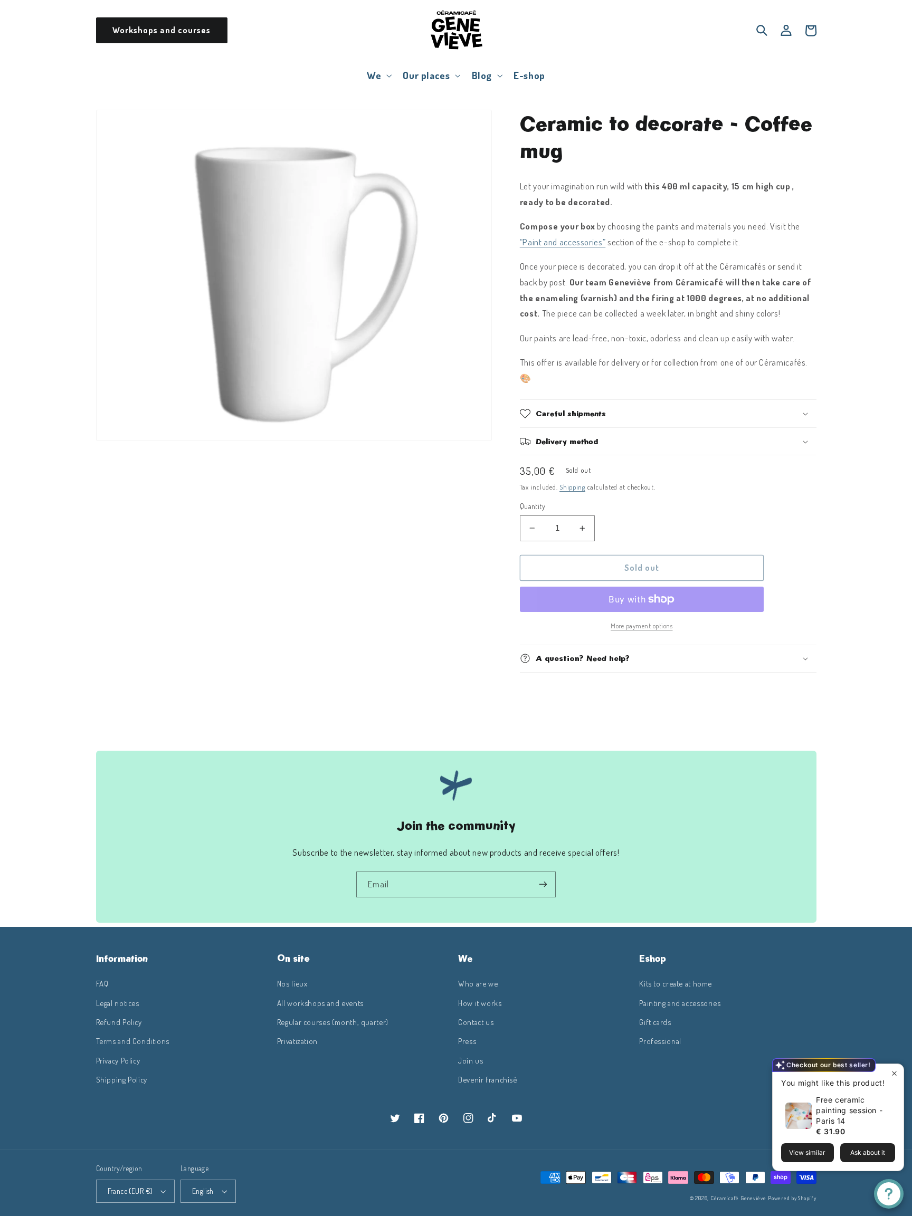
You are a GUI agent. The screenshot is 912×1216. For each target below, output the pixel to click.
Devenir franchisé (487, 1079)
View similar (807, 1152)
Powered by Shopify (792, 1197)
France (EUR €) (130, 1190)
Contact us (475, 1022)
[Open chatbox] (889, 1194)
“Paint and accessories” (563, 241)
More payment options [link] (642, 625)
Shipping (572, 487)
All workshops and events (320, 1003)
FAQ (102, 983)
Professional (660, 1041)
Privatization (297, 1041)
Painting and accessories (679, 1003)
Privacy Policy (118, 1060)
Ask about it (867, 1152)
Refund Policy (119, 1022)
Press (467, 1041)
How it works (480, 1003)
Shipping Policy (121, 1079)
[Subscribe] (543, 884)
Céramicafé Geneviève (738, 1197)
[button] (378, 75)
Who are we (478, 983)
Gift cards (655, 1022)
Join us (470, 1060)
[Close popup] (894, 1073)
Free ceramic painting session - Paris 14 (849, 1110)
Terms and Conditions (133, 1041)
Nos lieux (292, 983)
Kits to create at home (675, 983)
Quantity (532, 506)
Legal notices (117, 1003)
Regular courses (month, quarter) (332, 1022)
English (203, 1190)
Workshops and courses (161, 30)
